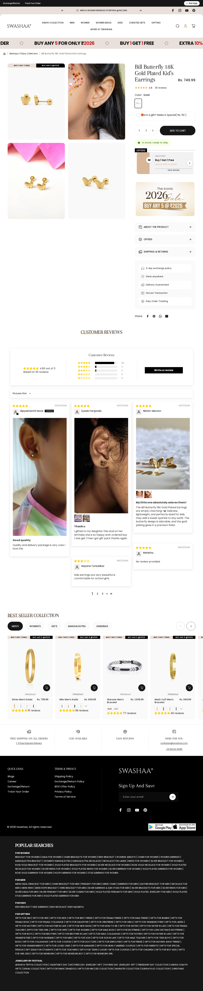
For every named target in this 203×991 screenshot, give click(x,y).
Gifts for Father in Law (157, 933)
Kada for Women (52, 857)
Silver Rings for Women (56, 868)
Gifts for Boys (24, 933)
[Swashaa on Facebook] (120, 810)
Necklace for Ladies (114, 861)
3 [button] (102, 594)
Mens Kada (21, 883)
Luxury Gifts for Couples (115, 949)
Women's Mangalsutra (57, 861)
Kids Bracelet (23, 906)
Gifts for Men (64, 937)
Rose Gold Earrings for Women (33, 872)
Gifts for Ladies (174, 922)
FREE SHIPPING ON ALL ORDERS (29, 738)
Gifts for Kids (58, 918)
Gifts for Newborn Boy (70, 953)
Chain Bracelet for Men (65, 883)
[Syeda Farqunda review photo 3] (86, 518)
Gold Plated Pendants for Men (114, 891)
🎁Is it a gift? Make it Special (164, 115)
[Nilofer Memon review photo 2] (140, 494)
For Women (22, 853)
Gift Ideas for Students (39, 949)
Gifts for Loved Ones (58, 945)
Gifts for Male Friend (136, 918)
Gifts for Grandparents (29, 945)
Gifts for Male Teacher (131, 937)
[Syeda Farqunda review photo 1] (101, 465)
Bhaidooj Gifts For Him (79, 968)
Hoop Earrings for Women (70, 872)
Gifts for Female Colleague (47, 922)
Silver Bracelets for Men (146, 887)
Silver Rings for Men (174, 887)
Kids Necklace (58, 906)
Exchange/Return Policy (69, 781)
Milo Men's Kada (68, 699)
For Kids (20, 902)
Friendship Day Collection (153, 964)
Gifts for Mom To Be (105, 925)
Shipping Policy (64, 776)
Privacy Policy (63, 791)
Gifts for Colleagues (35, 941)
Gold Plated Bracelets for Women (75, 864)
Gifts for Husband (43, 937)
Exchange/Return (11, 3)
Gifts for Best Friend (80, 918)
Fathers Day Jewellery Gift (120, 964)
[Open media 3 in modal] (36, 181)
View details (174, 170)
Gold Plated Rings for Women (89, 868)
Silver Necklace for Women (114, 864)
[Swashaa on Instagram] (129, 810)
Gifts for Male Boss (103, 929)
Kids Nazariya (76, 906)
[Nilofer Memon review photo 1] (163, 454)
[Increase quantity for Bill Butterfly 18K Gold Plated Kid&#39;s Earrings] (153, 130)
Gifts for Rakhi (55, 968)
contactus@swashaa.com (174, 743)
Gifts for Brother (45, 933)
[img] (20, 406)
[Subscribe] (172, 797)
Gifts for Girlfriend (102, 922)
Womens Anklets (126, 857)
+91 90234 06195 (174, 749)
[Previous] (62, 10)
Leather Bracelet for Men (155, 883)
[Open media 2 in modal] (96, 102)
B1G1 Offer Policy (65, 786)
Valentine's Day (58, 964)
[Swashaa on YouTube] (137, 810)
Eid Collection (104, 968)
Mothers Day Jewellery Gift (85, 964)
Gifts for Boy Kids (166, 949)
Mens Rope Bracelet (46, 887)
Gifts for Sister (128, 925)
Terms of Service (65, 796)
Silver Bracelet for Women (166, 861)
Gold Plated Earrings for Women (162, 868)
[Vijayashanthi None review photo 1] (40, 477)
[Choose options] (46, 687)
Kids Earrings (40, 906)
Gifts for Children (142, 949)
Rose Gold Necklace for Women (151, 864)
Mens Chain (109, 883)
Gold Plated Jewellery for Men (152, 891)
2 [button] (97, 594)
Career (12, 781)
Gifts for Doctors (85, 941)
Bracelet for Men (39, 883)
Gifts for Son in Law (104, 937)
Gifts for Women (79, 929)
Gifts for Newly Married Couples (115, 945)
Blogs (11, 776)
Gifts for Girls (124, 922)
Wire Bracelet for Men (73, 887)
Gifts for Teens (89, 949)
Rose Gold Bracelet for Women (34, 864)
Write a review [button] (163, 370)
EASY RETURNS (125, 738)
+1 (86, 706)
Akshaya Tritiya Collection (23, 53)
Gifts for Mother (25, 925)
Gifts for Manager (83, 945)
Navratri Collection (127, 968)
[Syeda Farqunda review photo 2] (78, 518)
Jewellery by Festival (28, 960)
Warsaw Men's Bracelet (115, 701)
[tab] (15, 626)
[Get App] (172, 827)
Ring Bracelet (106, 857)
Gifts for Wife (59, 929)
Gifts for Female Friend (108, 918)
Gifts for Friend (133, 941)
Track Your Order (33, 3)
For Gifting (22, 914)
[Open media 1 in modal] (36, 102)
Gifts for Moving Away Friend (162, 941)
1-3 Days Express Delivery (29, 743)
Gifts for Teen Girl (38, 929)
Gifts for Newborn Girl (99, 953)
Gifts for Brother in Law (72, 933)
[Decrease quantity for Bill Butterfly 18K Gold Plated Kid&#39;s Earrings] (138, 130)
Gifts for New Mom (79, 925)
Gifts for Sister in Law (153, 925)
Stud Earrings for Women (103, 872)
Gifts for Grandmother (149, 922)
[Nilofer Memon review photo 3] (148, 494)
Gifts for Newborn (43, 953)
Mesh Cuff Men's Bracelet (164, 701)
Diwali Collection (34, 968)
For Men (20, 880)
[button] (84, 363)
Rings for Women (138, 861)
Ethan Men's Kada (22, 699)
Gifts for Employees (110, 941)
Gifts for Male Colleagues (104, 933)
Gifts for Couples (61, 941)
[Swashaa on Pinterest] (145, 810)
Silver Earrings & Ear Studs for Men (109, 887)
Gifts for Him (23, 918)
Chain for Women (148, 857)
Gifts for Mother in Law (52, 925)
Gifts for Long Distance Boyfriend (162, 929)
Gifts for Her (40, 918)
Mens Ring (27, 887)
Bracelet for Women (27, 857)
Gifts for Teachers (66, 949)
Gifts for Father (132, 933)
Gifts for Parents (147, 945)
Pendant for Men (91, 883)
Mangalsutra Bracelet (28, 861)
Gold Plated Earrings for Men (61, 895)
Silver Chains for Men (81, 891)
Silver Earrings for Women (125, 868)
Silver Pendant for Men (53, 891)
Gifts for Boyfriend (128, 929)
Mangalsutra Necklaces (87, 861)
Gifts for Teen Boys (159, 937)
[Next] (140, 10)
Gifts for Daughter (76, 922)
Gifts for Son (82, 937)
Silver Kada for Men (26, 891)
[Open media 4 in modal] (96, 181)
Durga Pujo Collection (155, 968)
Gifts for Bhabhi (159, 918)
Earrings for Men (128, 883)
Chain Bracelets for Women (80, 857)
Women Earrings (170, 857)
